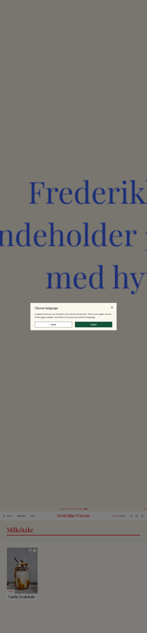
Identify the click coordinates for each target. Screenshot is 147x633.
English (94, 324)
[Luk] (112, 307)
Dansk (53, 324)
